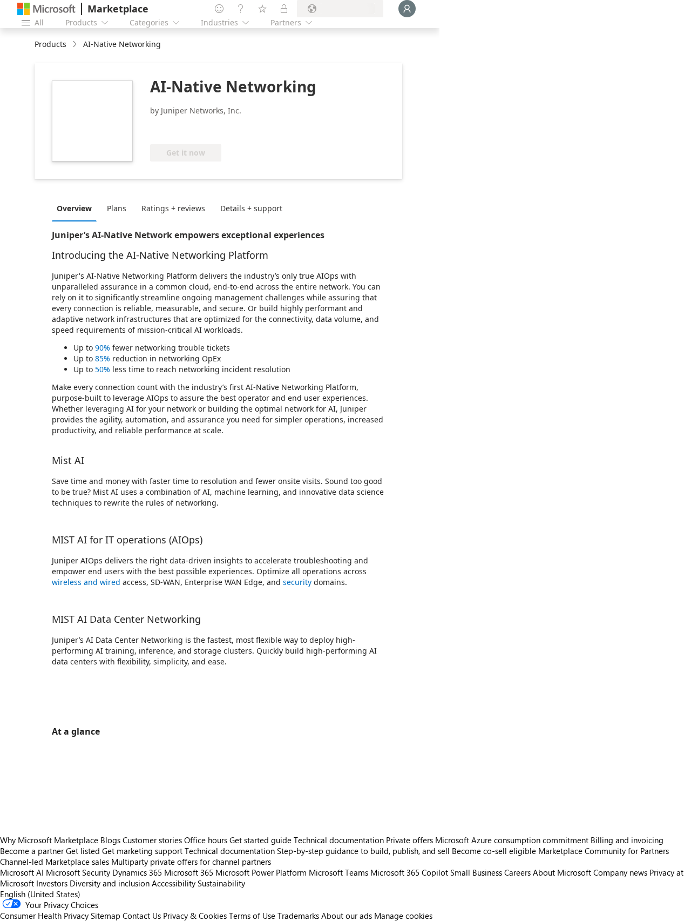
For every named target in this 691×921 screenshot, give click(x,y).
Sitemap (105, 915)
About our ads (346, 915)
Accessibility (173, 883)
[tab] (77, 208)
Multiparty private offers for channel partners (191, 861)
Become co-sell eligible (494, 850)
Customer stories (152, 840)
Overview (74, 208)
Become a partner (32, 850)
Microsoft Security (78, 872)
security (297, 582)
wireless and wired (86, 582)
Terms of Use (252, 915)
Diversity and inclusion (110, 883)
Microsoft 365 (188, 872)
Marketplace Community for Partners (603, 850)
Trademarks (298, 915)
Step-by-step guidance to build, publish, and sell (363, 850)
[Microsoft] (46, 9)
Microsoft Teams (338, 872)
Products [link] (50, 44)
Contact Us (142, 915)
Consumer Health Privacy (44, 915)
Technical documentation (339, 840)
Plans (116, 208)
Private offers (409, 840)
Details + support (251, 208)
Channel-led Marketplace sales (54, 861)
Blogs (110, 840)
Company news (620, 872)
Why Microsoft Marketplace (49, 840)
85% (102, 358)
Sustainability (221, 883)
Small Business (476, 872)
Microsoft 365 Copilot (409, 872)
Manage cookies (403, 915)
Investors (51, 883)
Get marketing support (142, 850)
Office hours (205, 840)
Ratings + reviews (173, 208)
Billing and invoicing (627, 840)
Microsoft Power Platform (261, 872)
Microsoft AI (22, 872)
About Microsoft (562, 872)
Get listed (83, 850)
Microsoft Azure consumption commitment (513, 840)
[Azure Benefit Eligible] (194, 128)
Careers (517, 872)
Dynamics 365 (137, 872)
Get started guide (260, 840)
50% (102, 369)
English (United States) (40, 894)
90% (102, 347)
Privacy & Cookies (195, 915)
